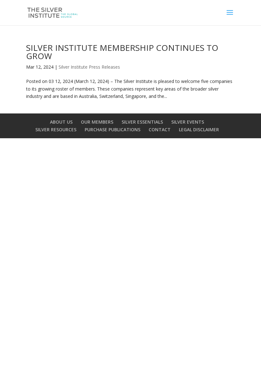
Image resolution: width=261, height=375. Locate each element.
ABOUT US (61, 122)
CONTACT (160, 129)
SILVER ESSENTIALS (142, 122)
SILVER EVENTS (187, 122)
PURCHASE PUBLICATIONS (112, 129)
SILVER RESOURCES (55, 129)
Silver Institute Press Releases (89, 67)
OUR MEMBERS (97, 122)
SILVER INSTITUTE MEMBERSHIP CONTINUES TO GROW (122, 52)
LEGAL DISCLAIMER (199, 129)
